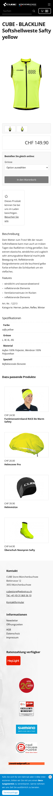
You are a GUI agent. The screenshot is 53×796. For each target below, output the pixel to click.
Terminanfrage (11, 792)
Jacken (25, 307)
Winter (41, 307)
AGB (8, 629)
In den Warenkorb (26, 179)
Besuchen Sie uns (12, 218)
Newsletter (12, 620)
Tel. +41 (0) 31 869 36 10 (18, 595)
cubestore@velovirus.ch (19, 591)
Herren (17, 307)
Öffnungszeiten (14, 624)
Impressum (12, 637)
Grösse (8, 162)
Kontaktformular (15, 602)
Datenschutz (13, 633)
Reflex (33, 307)
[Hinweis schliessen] (50, 777)
